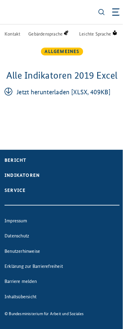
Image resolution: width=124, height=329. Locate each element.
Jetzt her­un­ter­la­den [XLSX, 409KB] (63, 92)
